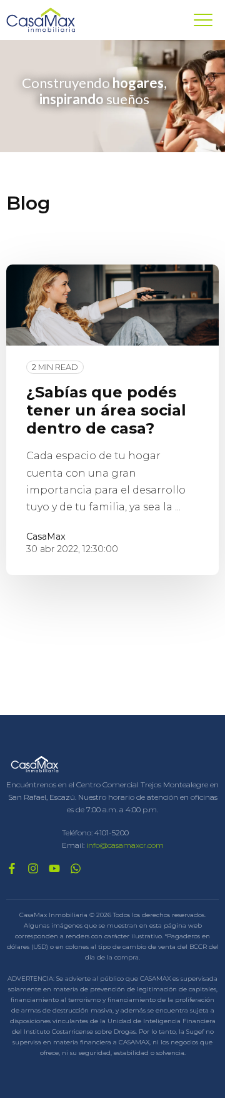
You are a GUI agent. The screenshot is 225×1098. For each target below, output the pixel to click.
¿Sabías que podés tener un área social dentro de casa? (106, 410)
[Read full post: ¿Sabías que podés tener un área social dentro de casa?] (112, 305)
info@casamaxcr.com (125, 845)
